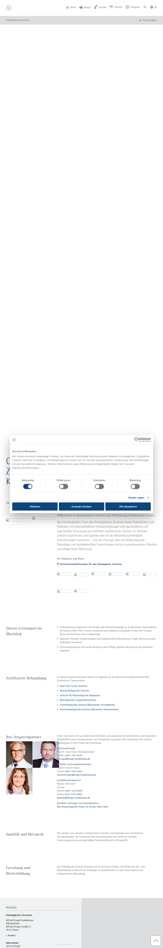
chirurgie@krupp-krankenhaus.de (73, 758)
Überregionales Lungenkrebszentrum (78, 699)
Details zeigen (136, 497)
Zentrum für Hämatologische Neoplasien (80, 695)
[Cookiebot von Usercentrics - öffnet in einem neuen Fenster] (137, 439)
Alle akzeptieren (128, 506)
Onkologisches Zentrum (18, 20)
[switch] (63, 486)
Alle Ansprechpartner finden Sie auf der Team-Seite (82, 806)
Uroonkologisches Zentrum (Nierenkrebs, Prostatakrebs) (87, 704)
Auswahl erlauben (81, 506)
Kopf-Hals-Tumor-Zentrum (73, 685)
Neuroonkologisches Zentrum (74, 690)
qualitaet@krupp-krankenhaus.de (73, 797)
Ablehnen (35, 506)
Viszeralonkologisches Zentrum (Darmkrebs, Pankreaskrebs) (89, 709)
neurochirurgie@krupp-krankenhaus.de (76, 774)
